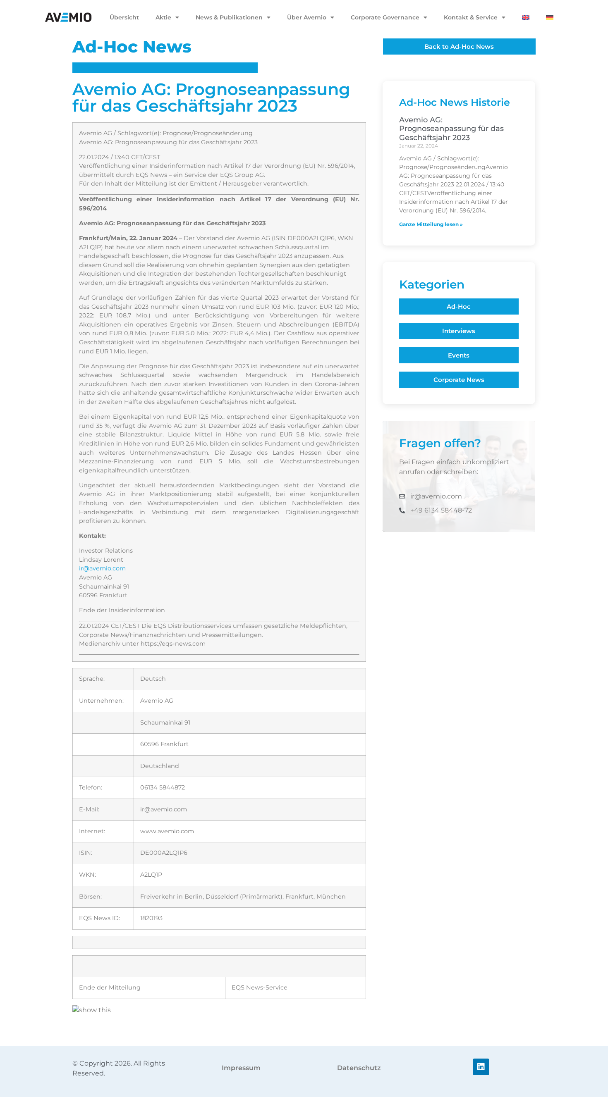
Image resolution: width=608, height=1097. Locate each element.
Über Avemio (306, 17)
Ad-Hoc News (131, 46)
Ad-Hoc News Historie (454, 102)
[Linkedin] (481, 1067)
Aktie (163, 17)
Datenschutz (359, 1068)
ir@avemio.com (102, 568)
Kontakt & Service (471, 17)
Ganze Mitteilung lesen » (431, 224)
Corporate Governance (385, 17)
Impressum (241, 1068)
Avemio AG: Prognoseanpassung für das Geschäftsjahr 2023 (451, 128)
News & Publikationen (229, 17)
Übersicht (124, 17)
